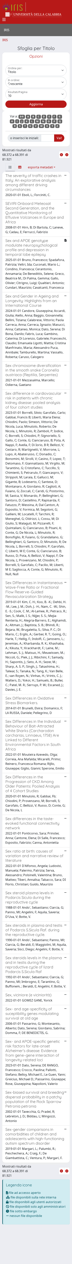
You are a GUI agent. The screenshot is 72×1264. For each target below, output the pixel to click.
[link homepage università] (33, 15)
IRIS (5, 40)
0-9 (21, 116)
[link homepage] (14, 7)
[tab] (10, 167)
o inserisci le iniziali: (24, 138)
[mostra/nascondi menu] (4, 20)
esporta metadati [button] (40, 167)
